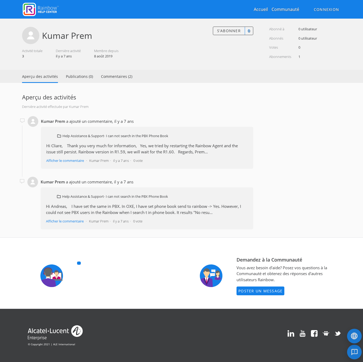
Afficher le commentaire (65, 160)
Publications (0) (79, 76)
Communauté (285, 9)
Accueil (261, 9)
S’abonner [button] (229, 30)
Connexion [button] (326, 9)
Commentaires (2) (116, 76)
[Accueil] (40, 8)
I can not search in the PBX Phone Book (137, 135)
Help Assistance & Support (83, 135)
